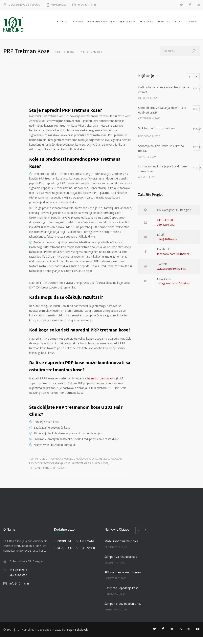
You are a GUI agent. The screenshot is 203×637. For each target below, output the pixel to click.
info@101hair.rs (87, 4)
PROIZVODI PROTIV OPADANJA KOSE (49, 463)
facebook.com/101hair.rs (173, 254)
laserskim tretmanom (101, 378)
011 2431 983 (165, 220)
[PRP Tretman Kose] (80, 88)
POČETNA (62, 21)
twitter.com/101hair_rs (171, 268)
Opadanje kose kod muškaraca (70, 458)
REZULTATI (164, 21)
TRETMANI (126, 21)
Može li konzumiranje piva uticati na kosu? (123, 541)
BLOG (178, 21)
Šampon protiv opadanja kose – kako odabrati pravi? (123, 603)
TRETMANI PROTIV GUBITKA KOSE (47, 468)
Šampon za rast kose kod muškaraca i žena (123, 557)
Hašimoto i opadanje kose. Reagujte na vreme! (123, 588)
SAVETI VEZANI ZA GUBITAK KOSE (89, 463)
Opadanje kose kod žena (107, 458)
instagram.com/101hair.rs (173, 283)
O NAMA (78, 21)
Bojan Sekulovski (77, 629)
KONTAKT (192, 21)
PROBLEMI (64, 541)
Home (57, 52)
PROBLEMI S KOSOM (100, 21)
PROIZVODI (146, 21)
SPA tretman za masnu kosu (122, 572)
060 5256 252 (58, 4)
